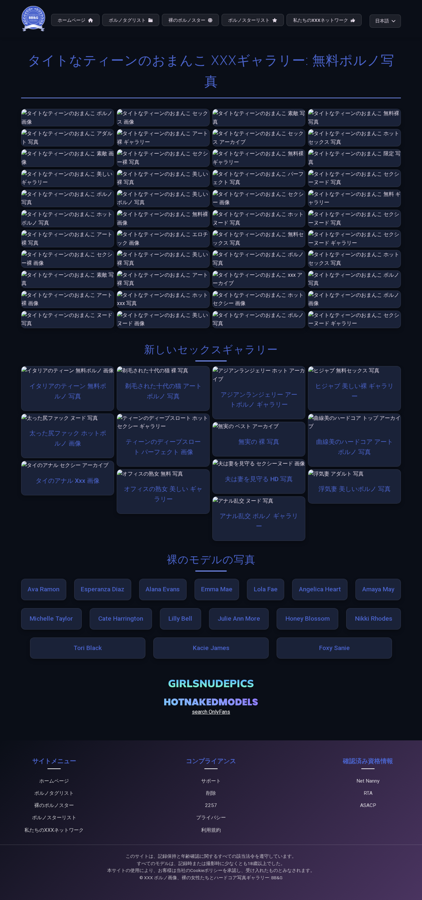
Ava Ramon (43, 589)
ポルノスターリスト (249, 20)
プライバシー (211, 818)
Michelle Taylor (51, 618)
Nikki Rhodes (373, 618)
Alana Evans (163, 589)
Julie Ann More (239, 618)
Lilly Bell (180, 618)
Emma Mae (216, 589)
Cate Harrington (120, 618)
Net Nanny (367, 781)
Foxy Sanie (334, 648)
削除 (211, 793)
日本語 (382, 20)
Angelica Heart (320, 589)
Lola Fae (266, 589)
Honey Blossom (308, 618)
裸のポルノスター (187, 20)
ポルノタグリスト (128, 20)
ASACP (368, 805)
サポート (211, 781)
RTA (368, 793)
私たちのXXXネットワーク (321, 20)
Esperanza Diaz (102, 589)
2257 (211, 805)
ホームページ (72, 20)
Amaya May (378, 589)
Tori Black (88, 648)
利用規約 (211, 830)
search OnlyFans (211, 712)
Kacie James (211, 648)
